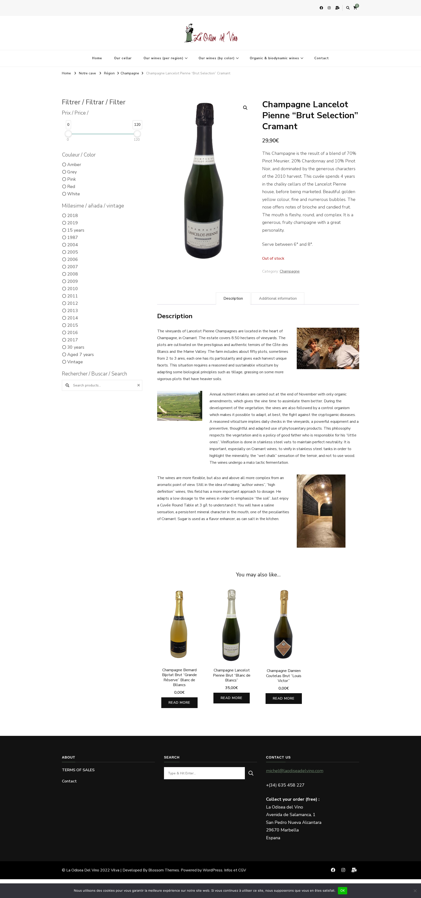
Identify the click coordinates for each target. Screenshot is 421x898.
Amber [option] (74, 165)
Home (97, 58)
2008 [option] (72, 274)
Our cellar (123, 58)
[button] (245, 107)
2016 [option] (72, 333)
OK (342, 890)
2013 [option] (72, 311)
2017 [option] (72, 340)
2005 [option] (72, 252)
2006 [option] (72, 259)
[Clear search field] (139, 385)
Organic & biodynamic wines (274, 58)
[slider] (68, 133)
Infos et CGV (235, 870)
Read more (179, 702)
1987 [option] (72, 237)
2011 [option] (72, 296)
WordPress (212, 870)
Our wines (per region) (163, 58)
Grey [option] (72, 172)
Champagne (290, 271)
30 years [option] (75, 347)
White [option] (73, 194)
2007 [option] (72, 267)
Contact (321, 58)
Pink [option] (71, 179)
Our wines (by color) (217, 58)
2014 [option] (72, 318)
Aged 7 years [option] (80, 354)
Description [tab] (233, 298)
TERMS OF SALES (78, 770)
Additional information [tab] (278, 298)
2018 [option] (72, 215)
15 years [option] (75, 230)
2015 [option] (72, 325)
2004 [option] (72, 245)
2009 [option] (72, 281)
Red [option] (71, 186)
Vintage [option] (75, 362)
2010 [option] (72, 289)
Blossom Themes (163, 870)
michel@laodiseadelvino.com (294, 771)
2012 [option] (72, 303)
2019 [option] (72, 223)
